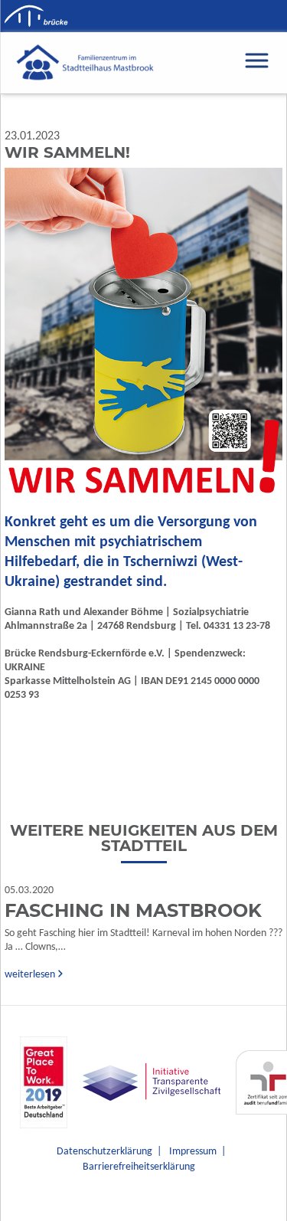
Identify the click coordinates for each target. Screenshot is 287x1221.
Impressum (193, 1151)
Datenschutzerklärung (104, 1151)
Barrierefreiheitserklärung (139, 1167)
